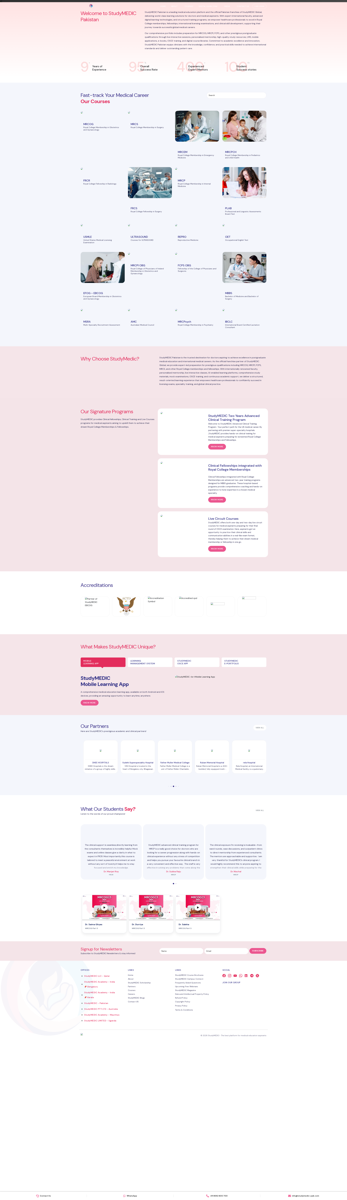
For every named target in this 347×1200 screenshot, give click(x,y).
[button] (167, 139)
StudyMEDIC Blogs (136, 1150)
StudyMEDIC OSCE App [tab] (184, 814)
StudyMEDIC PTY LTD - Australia (101, 1161)
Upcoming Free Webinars (186, 1139)
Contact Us (243, 6)
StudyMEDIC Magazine (185, 1142)
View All (260, 963)
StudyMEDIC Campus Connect (189, 1131)
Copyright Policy (182, 1154)
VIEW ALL (260, 880)
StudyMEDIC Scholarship (139, 1135)
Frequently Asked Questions (188, 1135)
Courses (189, 6)
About (174, 6)
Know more (217, 599)
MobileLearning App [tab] (91, 814)
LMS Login (259, 6)
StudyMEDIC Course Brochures (189, 1127)
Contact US (133, 1154)
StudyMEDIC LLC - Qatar (97, 1128)
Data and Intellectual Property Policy (192, 1146)
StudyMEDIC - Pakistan (96, 1155)
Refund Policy (181, 1150)
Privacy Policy (181, 1158)
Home (163, 6)
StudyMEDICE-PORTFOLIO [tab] (231, 814)
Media (227, 6)
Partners (132, 1139)
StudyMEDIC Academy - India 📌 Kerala (99, 1147)
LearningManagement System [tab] (142, 814)
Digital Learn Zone (208, 6)
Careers (131, 1146)
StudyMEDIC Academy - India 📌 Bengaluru (99, 1136)
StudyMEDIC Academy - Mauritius (101, 1167)
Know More (89, 855)
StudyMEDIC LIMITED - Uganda (100, 1173)
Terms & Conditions (184, 1162)
